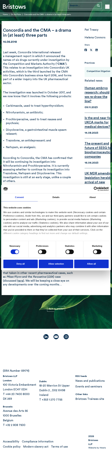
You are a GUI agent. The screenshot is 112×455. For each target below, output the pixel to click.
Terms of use (59, 446)
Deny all (20, 264)
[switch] (42, 251)
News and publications (90, 381)
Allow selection (56, 264)
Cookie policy (12, 446)
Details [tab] (56, 197)
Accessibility (11, 441)
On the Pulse (16, 14)
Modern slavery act (35, 446)
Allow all (91, 264)
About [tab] (92, 197)
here (20, 280)
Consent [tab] (19, 197)
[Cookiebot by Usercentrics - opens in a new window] (96, 189)
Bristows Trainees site (89, 399)
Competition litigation (98, 71)
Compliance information (37, 441)
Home (5, 14)
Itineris (103, 448)
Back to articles (56, 309)
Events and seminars (88, 386)
